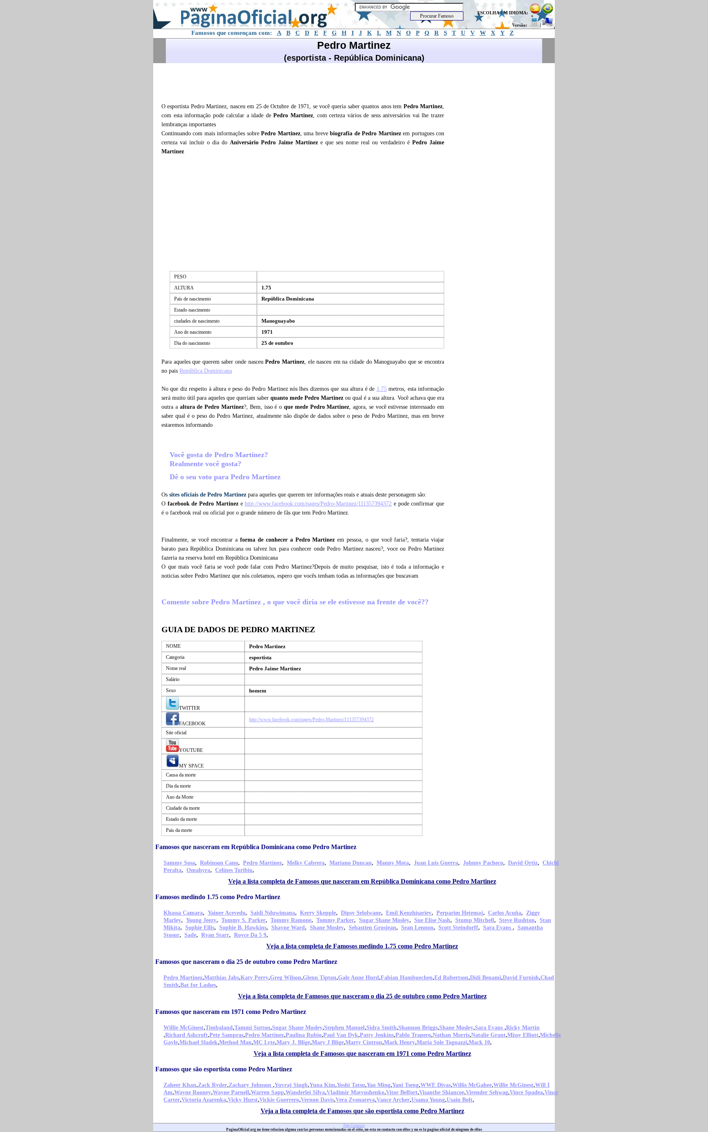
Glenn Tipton (319, 978)
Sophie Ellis (199, 928)
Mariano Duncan (350, 863)
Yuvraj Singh (291, 1085)
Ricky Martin (523, 1028)
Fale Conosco (354, 1125)
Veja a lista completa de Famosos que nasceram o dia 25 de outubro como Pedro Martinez (362, 996)
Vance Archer (393, 1100)
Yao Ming (378, 1085)
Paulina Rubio (304, 1035)
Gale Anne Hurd (358, 978)
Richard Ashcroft (186, 1035)
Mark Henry (399, 1042)
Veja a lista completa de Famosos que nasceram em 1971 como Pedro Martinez (362, 1053)
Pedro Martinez (262, 863)
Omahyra (198, 870)
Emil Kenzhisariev (408, 913)
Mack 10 (479, 1042)
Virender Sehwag (487, 1092)
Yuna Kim (322, 1085)
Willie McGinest (183, 1028)
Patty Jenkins (377, 1035)
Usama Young (428, 1100)
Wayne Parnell (231, 1092)
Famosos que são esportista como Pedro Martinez (223, 1069)
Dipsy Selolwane (361, 913)
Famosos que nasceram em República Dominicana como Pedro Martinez (255, 846)
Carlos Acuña (504, 913)
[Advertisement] (306, 81)
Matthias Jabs (221, 978)
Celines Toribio (233, 870)
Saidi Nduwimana (272, 913)
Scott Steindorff (458, 928)
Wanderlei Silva (305, 1092)
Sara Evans (498, 928)
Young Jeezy (201, 920)
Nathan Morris (451, 1035)
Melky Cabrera (305, 863)
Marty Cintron (363, 1042)
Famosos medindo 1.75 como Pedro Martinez (217, 896)
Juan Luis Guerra (436, 863)
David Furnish (521, 978)
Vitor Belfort (402, 1092)
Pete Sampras (226, 1035)
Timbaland (219, 1028)
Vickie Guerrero (279, 1100)
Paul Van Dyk (340, 1035)
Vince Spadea (526, 1092)
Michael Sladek (198, 1042)
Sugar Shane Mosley (384, 920)
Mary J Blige (328, 1042)
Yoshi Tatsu (351, 1085)
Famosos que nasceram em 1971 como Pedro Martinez (230, 1011)
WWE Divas (435, 1085)
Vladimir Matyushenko (355, 1092)
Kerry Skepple (318, 913)
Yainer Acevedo (226, 913)
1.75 (382, 389)
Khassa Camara (183, 913)
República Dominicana (205, 371)
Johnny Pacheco (483, 863)
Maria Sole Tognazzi (442, 1042)
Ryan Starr (215, 935)
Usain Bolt (459, 1100)
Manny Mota (393, 863)
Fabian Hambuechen (407, 978)
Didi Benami (485, 978)
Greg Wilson (285, 978)
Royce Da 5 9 (250, 935)
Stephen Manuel (344, 1028)
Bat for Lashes (198, 985)
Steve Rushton (517, 920)
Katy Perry (254, 978)
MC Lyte (264, 1042)
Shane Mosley (327, 928)
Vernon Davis (317, 1100)
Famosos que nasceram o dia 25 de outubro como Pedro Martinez (246, 961)
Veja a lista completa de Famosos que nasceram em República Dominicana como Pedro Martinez (362, 881)
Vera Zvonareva (355, 1100)
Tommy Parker (335, 920)
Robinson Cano (219, 863)
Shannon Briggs (418, 1028)
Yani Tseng (405, 1085)
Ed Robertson (451, 978)
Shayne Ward (288, 928)
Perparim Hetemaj (459, 913)
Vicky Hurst (243, 1100)
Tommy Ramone (290, 920)
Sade (190, 935)
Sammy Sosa (179, 863)
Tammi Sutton (252, 1028)
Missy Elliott (522, 1035)
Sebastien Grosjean (372, 928)
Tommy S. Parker (243, 920)
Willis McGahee (472, 1085)
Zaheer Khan (179, 1085)
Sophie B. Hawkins (242, 928)
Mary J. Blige (293, 1042)
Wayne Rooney (192, 1092)
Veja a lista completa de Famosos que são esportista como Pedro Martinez (362, 1110)
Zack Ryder (212, 1085)
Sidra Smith (381, 1028)
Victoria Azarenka (204, 1100)
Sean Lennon (417, 928)
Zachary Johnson (251, 1085)
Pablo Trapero (413, 1035)
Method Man (235, 1042)
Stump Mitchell (474, 920)
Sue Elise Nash (432, 920)
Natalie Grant (488, 1035)
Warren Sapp (267, 1092)
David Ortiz (523, 863)
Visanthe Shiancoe (441, 1092)
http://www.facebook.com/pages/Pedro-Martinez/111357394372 (318, 504)
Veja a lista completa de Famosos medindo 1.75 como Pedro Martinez (362, 946)
